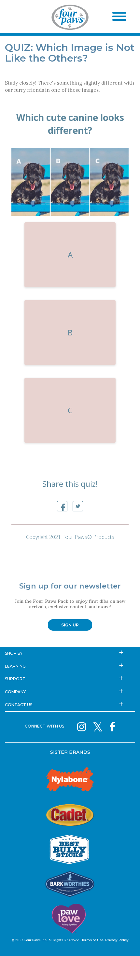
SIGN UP (70, 625)
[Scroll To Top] (124, 941)
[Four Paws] (70, 18)
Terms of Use (93, 940)
